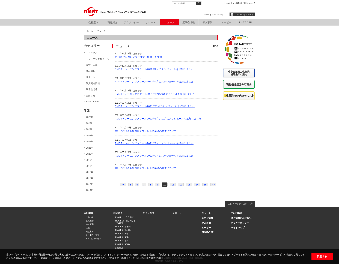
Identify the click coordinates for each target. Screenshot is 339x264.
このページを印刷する (243, 14)
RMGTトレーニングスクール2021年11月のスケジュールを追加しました (155, 106)
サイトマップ (238, 227)
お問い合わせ (217, 14)
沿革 (88, 228)
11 (172, 184)
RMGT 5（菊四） (122, 241)
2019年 (89, 160)
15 (205, 184)
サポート (150, 22)
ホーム (207, 14)
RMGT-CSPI (245, 22)
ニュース (169, 22)
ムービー (226, 22)
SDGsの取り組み (93, 239)
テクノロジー (131, 22)
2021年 (89, 147)
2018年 (89, 166)
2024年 (89, 129)
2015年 (89, 184)
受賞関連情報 (93, 83)
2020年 (89, 153)
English (228, 3)
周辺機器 (119, 248)
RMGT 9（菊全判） (123, 227)
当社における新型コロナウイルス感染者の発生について (146, 131)
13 (189, 184)
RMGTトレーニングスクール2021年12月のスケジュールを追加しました (155, 93)
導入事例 (207, 22)
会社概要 (90, 224)
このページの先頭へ (238, 203)
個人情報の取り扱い (241, 218)
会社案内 (93, 22)
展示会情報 (188, 22)
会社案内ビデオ (92, 235)
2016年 (89, 178)
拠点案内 (90, 231)
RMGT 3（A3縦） (123, 244)
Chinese (248, 3)
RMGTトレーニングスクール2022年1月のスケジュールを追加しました (154, 81)
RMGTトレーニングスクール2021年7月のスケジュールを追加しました (154, 155)
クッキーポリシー (137, 258)
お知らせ (90, 95)
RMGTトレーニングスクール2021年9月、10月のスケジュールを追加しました (158, 118)
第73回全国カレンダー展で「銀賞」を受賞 (138, 56)
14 (197, 184)
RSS (215, 46)
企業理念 (90, 221)
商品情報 (90, 71)
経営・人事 (91, 65)
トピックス (91, 53)
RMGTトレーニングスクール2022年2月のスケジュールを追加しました (154, 69)
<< (123, 184)
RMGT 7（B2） (122, 234)
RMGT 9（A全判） (123, 230)
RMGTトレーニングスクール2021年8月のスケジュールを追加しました (154, 143)
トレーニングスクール (97, 59)
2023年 (89, 135)
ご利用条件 (236, 213)
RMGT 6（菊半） (122, 237)
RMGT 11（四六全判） (125, 217)
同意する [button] (322, 256)
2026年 (89, 117)
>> (213, 184)
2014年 (89, 190)
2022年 (89, 141)
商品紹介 (112, 22)
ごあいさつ (91, 217)
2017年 (89, 172)
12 (180, 184)
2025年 (89, 123)
